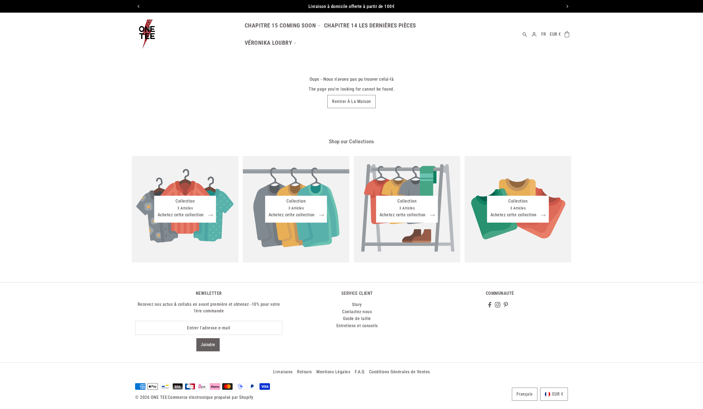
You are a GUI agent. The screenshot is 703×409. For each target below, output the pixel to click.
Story (357, 304)
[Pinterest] (506, 304)
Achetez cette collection (181, 215)
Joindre (208, 344)
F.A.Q (360, 371)
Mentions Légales (333, 371)
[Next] (567, 6)
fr (543, 34)
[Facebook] (489, 304)
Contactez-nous (357, 311)
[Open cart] (567, 34)
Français (525, 394)
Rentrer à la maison (351, 101)
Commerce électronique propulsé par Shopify (210, 397)
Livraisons (283, 371)
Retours (304, 371)
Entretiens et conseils (357, 325)
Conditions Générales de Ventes (399, 371)
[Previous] (139, 6)
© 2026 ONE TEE (151, 397)
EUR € (555, 34)
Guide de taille (357, 318)
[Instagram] (497, 304)
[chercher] (525, 34)
